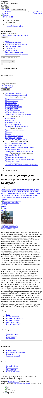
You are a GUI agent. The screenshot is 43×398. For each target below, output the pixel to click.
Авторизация (37, 11)
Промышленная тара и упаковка (16, 54)
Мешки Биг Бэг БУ (12, 155)
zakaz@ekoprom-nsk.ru (14, 26)
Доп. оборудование (12, 111)
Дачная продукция (11, 48)
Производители (11, 350)
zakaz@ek (22, 383)
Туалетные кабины (12, 149)
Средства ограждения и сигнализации (19, 147)
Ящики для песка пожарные (15, 157)
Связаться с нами (12, 334)
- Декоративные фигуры (10, 195)
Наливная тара (14, 163)
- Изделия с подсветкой (29, 195)
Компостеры (10, 120)
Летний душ (10, 118)
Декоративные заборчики (15, 130)
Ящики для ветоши (12, 161)
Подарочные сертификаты (15, 352)
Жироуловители (11, 109)
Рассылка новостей (13, 371)
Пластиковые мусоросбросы (16, 143)
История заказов (12, 368)
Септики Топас (11, 103)
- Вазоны (30, 193)
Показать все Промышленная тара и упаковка (21, 165)
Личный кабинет (12, 366)
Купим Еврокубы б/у (13, 324)
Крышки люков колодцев (14, 112)
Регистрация (37, 13)
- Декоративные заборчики (16, 193)
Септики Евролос (12, 105)
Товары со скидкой (13, 356)
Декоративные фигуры (14, 136)
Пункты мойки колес (13, 145)
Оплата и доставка (13, 317)
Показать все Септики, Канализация (18, 114)
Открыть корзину (7, 85)
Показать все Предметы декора (16, 139)
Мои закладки (11, 370)
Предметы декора (11, 50)
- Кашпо (38, 193)
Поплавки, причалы (13, 124)
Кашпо (8, 134)
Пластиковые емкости (13, 43)
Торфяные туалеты (12, 122)
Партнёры (9, 354)
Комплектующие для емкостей (16, 44)
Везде (7, 41)
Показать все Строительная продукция (19, 151)
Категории (6, 89)
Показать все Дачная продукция (16, 126)
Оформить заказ (6, 87)
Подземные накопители (14, 99)
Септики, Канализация (13, 46)
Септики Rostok (11, 101)
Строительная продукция (14, 52)
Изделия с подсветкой (13, 138)
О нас (8, 315)
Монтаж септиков (12, 322)
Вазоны (8, 132)
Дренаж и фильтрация (13, 107)
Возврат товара (11, 336)
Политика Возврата (13, 320)
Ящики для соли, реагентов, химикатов (20, 159)
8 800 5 (7, 17)
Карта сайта (10, 338)
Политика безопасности (14, 318)
